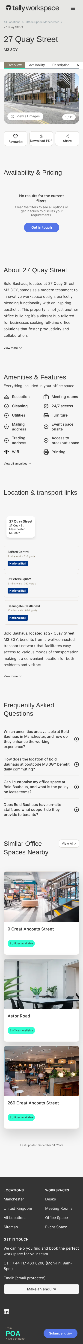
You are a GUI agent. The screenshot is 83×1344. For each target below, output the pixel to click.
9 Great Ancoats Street (31, 929)
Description (60, 65)
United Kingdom (18, 1208)
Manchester (14, 1199)
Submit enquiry (60, 1333)
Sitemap (11, 1227)
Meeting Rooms (58, 1208)
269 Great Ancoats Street (33, 1102)
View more (11, 348)
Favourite (16, 142)
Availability (37, 65)
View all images (28, 116)
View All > (69, 843)
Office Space (56, 1217)
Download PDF (41, 141)
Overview (14, 65)
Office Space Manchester (42, 22)
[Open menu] (72, 8)
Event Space (56, 1227)
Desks (50, 1199)
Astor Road (19, 1016)
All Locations (12, 22)
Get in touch (41, 227)
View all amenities (15, 463)
